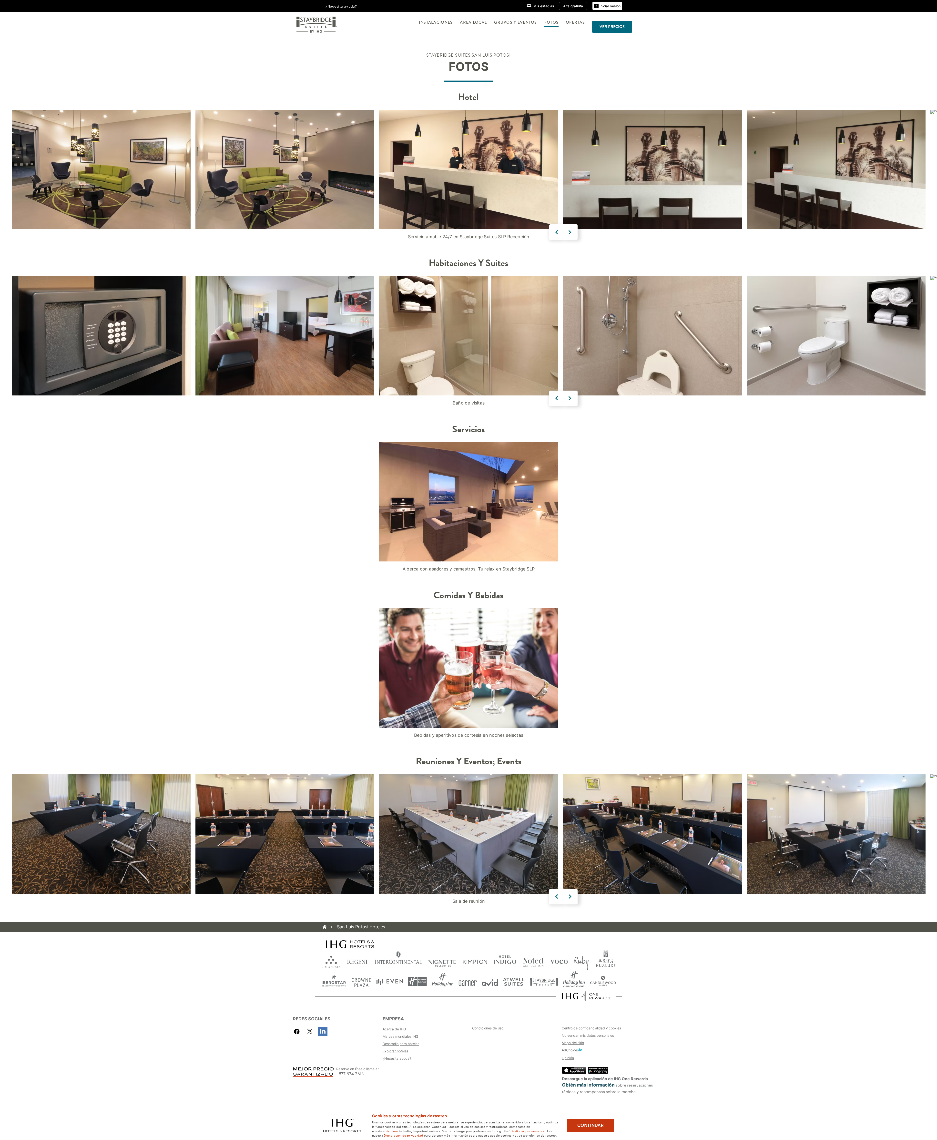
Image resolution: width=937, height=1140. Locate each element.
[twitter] (310, 1031)
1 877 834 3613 (350, 1074)
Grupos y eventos (515, 22)
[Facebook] (298, 1031)
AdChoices (570, 1050)
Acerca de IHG (394, 1029)
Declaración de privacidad (403, 1135)
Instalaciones (436, 22)
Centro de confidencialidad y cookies (591, 1028)
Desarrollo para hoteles (401, 1044)
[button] (607, 6)
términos (392, 1131)
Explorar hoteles (395, 1051)
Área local (473, 22)
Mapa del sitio (573, 1043)
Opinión (568, 1058)
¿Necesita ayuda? (397, 1058)
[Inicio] (324, 927)
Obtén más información (588, 1085)
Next (570, 232)
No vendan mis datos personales (588, 1035)
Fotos (551, 22)
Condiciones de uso (487, 1028)
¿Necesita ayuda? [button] (341, 6)
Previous (556, 232)
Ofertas (575, 22)
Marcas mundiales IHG (400, 1036)
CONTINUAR (590, 1125)
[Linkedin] (322, 1031)
